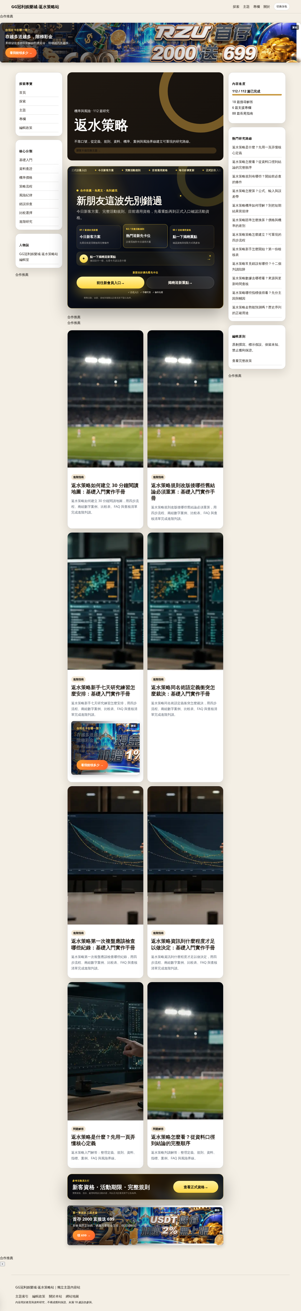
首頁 (22, 92)
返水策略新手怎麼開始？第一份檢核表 (256, 252)
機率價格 (25, 177)
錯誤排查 (25, 204)
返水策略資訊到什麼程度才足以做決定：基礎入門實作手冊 (183, 944)
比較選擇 (25, 212)
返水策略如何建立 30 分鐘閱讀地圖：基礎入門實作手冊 (104, 488)
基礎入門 (25, 160)
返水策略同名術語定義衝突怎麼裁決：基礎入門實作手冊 (183, 690)
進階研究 (25, 221)
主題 (246, 6)
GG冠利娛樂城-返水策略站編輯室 (38, 256)
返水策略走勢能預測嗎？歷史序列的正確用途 (256, 310)
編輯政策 (25, 127)
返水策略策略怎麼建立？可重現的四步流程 (256, 237)
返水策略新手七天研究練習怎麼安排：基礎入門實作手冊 (103, 690)
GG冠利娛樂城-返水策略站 (35, 6)
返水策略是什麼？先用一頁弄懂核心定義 (103, 1139)
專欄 (256, 6)
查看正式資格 (196, 1187)
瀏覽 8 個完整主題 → (88, 150)
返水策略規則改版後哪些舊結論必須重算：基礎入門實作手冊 (183, 491)
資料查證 (25, 168)
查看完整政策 (242, 360)
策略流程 (25, 186)
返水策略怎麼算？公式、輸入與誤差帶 (256, 193)
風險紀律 (25, 195)
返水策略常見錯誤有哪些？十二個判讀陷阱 (256, 266)
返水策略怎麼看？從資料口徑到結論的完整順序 (183, 1139)
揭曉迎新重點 (180, 282)
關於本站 (55, 1296)
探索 (236, 6)
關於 (267, 6)
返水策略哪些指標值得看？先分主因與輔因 (256, 295)
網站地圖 (72, 1296)
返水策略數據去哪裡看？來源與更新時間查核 (256, 281)
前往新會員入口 (110, 282)
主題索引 (21, 1296)
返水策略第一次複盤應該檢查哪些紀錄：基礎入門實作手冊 (103, 944)
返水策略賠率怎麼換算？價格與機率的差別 (256, 222)
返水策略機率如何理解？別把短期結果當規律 (256, 208)
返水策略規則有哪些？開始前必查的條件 (256, 179)
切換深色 (281, 6)
